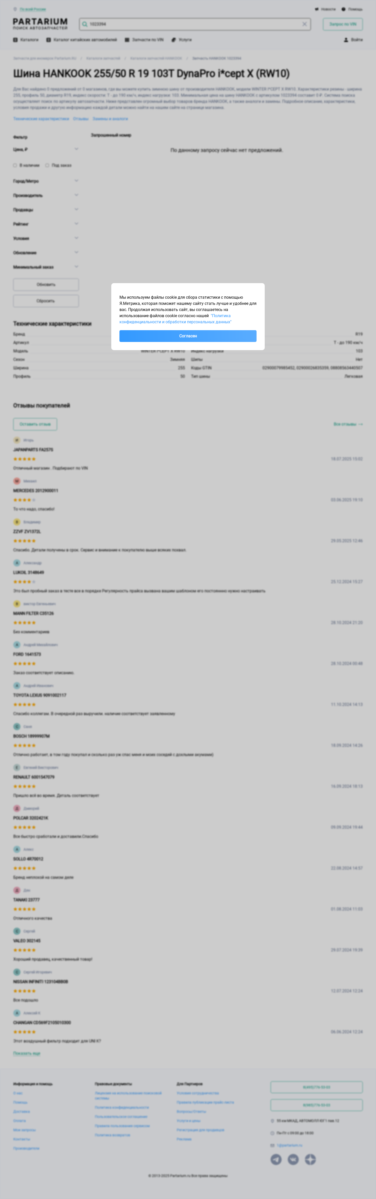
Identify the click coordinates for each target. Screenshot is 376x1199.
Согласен (188, 336)
